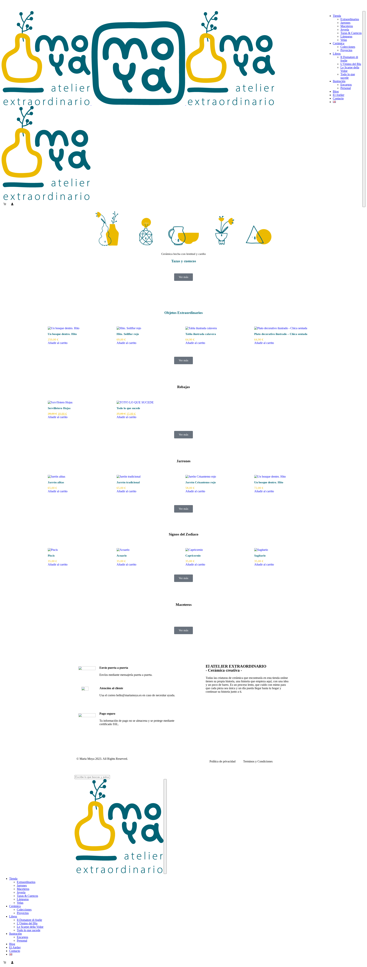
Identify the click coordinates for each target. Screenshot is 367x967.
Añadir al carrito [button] (57, 343)
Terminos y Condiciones (258, 761)
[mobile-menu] (363, 109)
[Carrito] (5, 204)
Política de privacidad (222, 761)
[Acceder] (12, 204)
